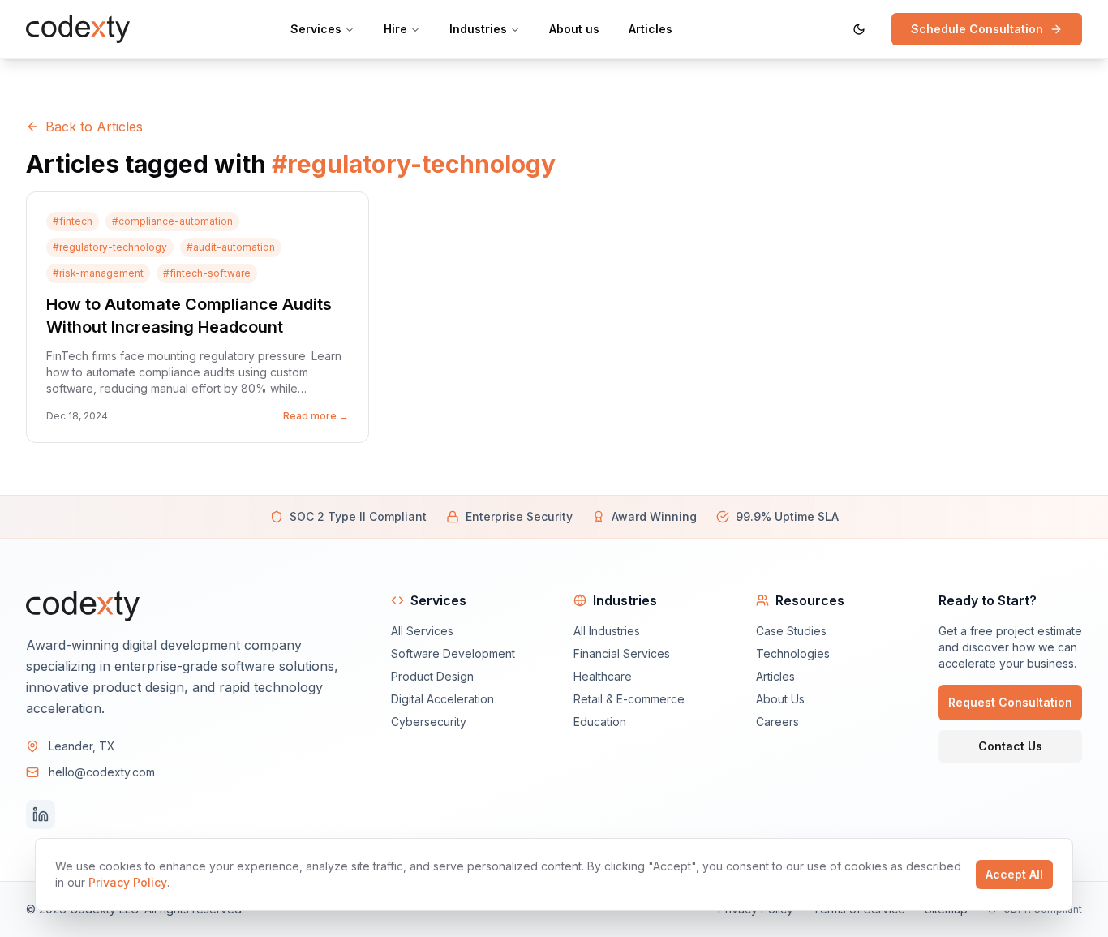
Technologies (793, 653)
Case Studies (791, 631)
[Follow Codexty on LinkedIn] (40, 814)
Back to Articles (94, 126)
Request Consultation (1010, 702)
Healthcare (602, 676)
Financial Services (621, 653)
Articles (775, 676)
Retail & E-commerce (629, 699)
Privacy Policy (127, 882)
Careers (777, 722)
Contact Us (1010, 746)
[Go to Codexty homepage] (78, 29)
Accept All (1014, 874)
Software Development (453, 653)
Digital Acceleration (442, 699)
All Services (422, 631)
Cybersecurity (428, 722)
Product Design (432, 676)
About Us (780, 699)
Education (599, 722)
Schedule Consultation (977, 29)
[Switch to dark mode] (859, 29)
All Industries (606, 631)
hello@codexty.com (102, 772)
